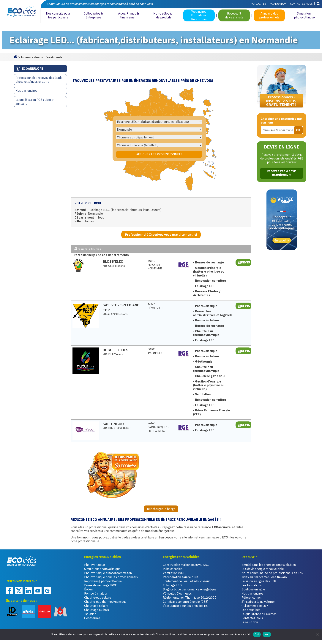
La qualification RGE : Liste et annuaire (34, 101)
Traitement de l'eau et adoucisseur (186, 581)
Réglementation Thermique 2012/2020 (190, 597)
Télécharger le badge (161, 509)
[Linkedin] (28, 590)
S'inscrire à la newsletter (258, 601)
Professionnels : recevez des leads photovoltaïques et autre (38, 79)
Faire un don (278, 3)
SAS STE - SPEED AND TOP (121, 307)
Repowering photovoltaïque (103, 581)
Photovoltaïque (94, 565)
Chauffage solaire (96, 606)
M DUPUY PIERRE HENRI (117, 428)
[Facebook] (9, 590)
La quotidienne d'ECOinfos (259, 614)
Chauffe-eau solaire (97, 597)
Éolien (88, 589)
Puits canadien (172, 569)
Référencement (252, 597)
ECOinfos (20, 11)
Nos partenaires (26, 90)
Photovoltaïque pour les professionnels (111, 577)
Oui (257, 634)
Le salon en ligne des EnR (259, 581)
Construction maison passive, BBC (186, 565)
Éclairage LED (172, 585)
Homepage (16, 56)
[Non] (317, 634)
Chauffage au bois (96, 610)
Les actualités (251, 610)
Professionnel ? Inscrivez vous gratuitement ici (161, 235)
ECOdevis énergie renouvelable (263, 569)
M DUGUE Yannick (113, 354)
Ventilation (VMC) (175, 573)
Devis (245, 262)
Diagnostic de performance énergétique (189, 589)
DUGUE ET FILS (115, 349)
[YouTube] (38, 590)
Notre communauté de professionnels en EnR (272, 573)
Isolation (90, 614)
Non (266, 634)
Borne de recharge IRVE (100, 585)
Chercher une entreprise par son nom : (281, 120)
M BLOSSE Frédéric (114, 266)
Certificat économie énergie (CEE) (185, 601)
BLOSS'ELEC (113, 261)
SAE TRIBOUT (114, 423)
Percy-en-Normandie (155, 264)
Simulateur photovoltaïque (102, 569)
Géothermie (92, 618)
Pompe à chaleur (95, 593)
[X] (19, 590)
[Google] (47, 590)
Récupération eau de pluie (180, 577)
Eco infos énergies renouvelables (22, 561)
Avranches (155, 351)
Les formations (252, 585)
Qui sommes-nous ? (255, 606)
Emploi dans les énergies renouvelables (269, 565)
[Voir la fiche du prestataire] (85, 265)
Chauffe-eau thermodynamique (105, 601)
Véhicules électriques (177, 593)
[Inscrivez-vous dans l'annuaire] (281, 87)
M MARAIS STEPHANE (115, 314)
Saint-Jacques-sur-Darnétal (158, 427)
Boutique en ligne (253, 589)
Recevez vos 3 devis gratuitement (281, 172)
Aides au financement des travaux (264, 577)
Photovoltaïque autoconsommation (108, 573)
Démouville (155, 306)
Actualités (258, 3)
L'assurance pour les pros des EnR (186, 606)
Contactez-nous (301, 3)
